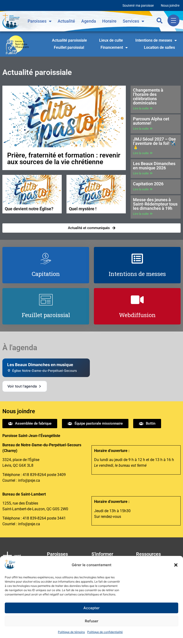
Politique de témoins (71, 632)
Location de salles (159, 47)
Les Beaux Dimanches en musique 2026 (154, 165)
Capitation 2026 (148, 183)
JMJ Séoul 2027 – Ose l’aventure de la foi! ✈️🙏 (154, 143)
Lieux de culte (111, 40)
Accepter (91, 608)
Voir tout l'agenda (22, 386)
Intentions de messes (153, 40)
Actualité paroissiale (69, 40)
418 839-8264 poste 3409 (44, 474)
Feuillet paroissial (69, 47)
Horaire (109, 21)
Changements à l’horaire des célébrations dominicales (148, 96)
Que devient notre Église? (29, 208)
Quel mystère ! (83, 208)
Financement (112, 47)
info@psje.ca (29, 480)
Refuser (91, 621)
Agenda (88, 21)
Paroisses (37, 21)
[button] (175, 565)
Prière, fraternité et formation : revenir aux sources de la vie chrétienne (63, 158)
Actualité (66, 21)
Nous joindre (170, 5)
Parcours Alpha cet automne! (151, 121)
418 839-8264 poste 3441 (44, 518)
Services (131, 21)
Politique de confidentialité (105, 632)
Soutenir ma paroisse (138, 5)
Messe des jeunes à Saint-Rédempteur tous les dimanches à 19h (155, 204)
